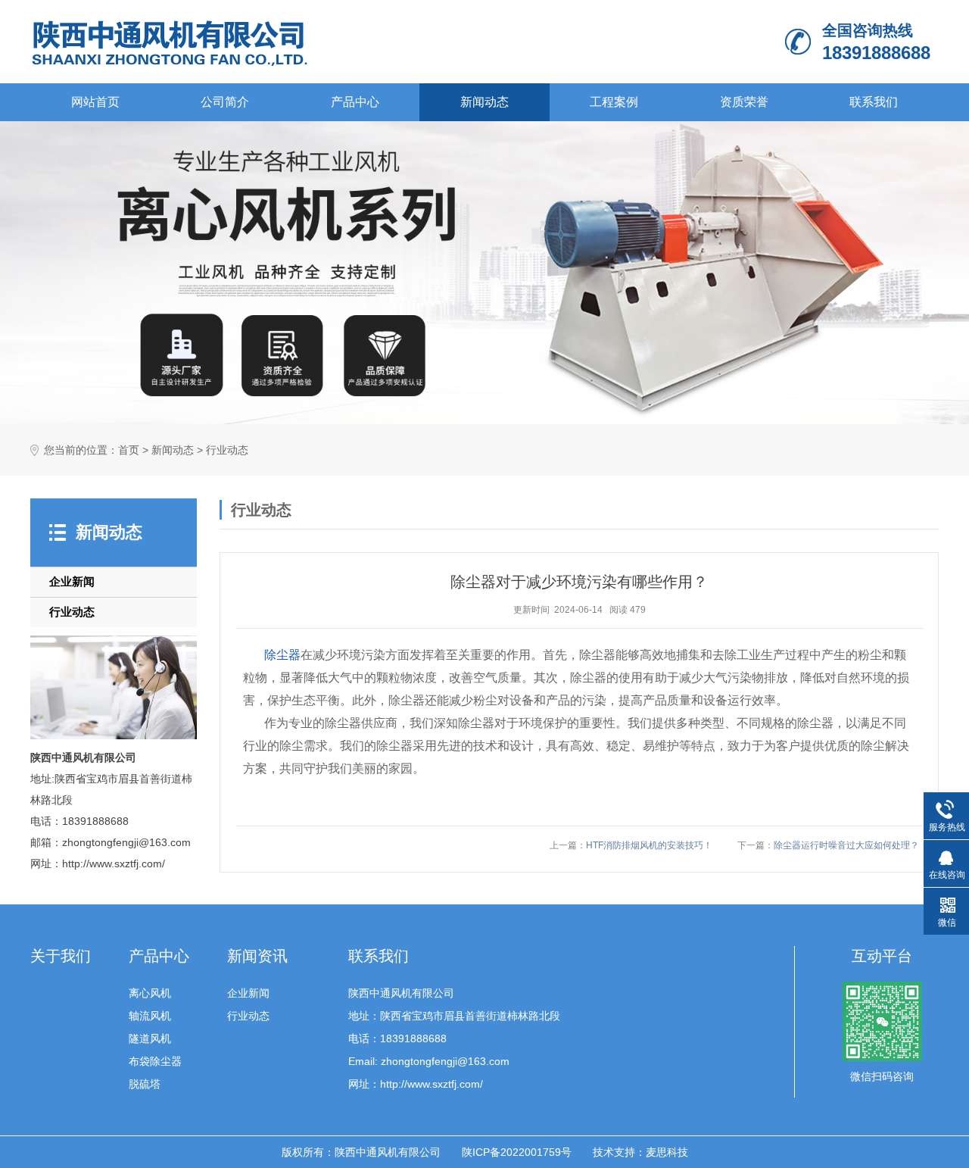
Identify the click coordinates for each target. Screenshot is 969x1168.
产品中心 (355, 101)
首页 (128, 450)
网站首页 (95, 101)
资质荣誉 (744, 101)
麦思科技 (667, 1152)
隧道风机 (150, 1038)
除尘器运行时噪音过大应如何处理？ (846, 845)
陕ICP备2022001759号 (517, 1152)
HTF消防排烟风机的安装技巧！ (649, 845)
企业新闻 (72, 581)
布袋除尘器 (155, 1061)
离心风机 (150, 993)
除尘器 (282, 654)
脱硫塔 (144, 1084)
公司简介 (225, 101)
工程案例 (614, 101)
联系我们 (873, 101)
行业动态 (227, 450)
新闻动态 (484, 101)
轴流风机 (150, 1016)
